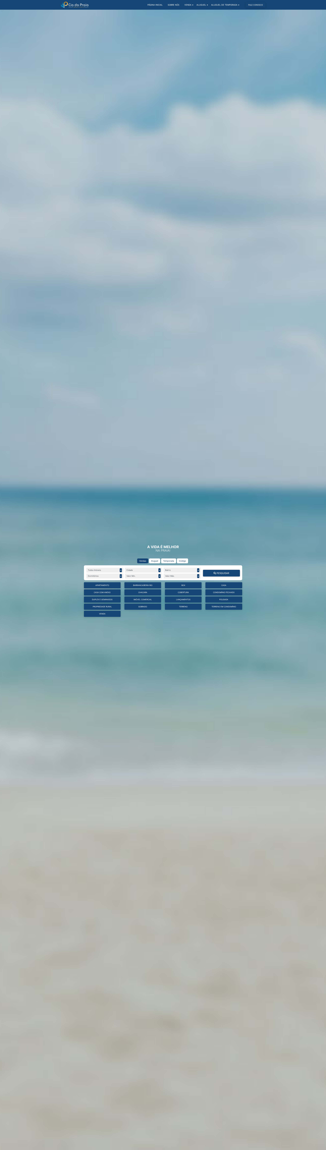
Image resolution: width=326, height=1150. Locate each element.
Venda (187, 5)
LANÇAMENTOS (183, 599)
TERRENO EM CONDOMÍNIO (224, 607)
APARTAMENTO (102, 585)
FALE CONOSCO (255, 5)
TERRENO (183, 607)
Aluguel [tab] (154, 561)
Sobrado (142, 607)
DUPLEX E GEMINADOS (102, 599)
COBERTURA (183, 592)
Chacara (142, 592)
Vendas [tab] (142, 561)
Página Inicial (155, 5)
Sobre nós (173, 5)
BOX (183, 585)
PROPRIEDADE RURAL (102, 607)
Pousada (223, 599)
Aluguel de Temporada (224, 5)
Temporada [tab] (168, 561)
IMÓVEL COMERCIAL (143, 599)
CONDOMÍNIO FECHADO (224, 592)
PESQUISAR (222, 573)
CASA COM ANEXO (102, 592)
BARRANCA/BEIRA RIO (142, 585)
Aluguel (201, 5)
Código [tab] (182, 561)
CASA (223, 585)
